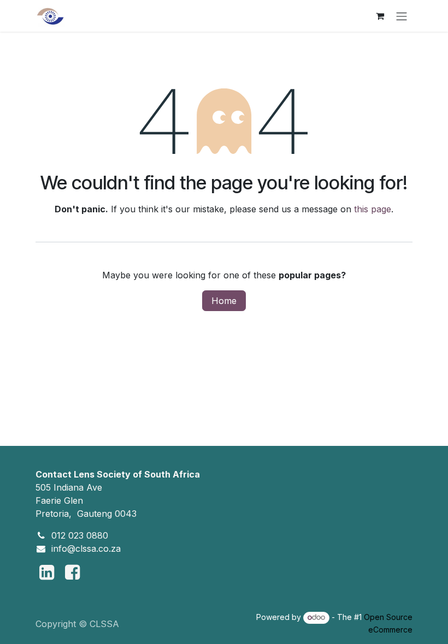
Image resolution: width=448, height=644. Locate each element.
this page (372, 209)
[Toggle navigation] (401, 15)
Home (224, 300)
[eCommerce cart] (380, 16)
